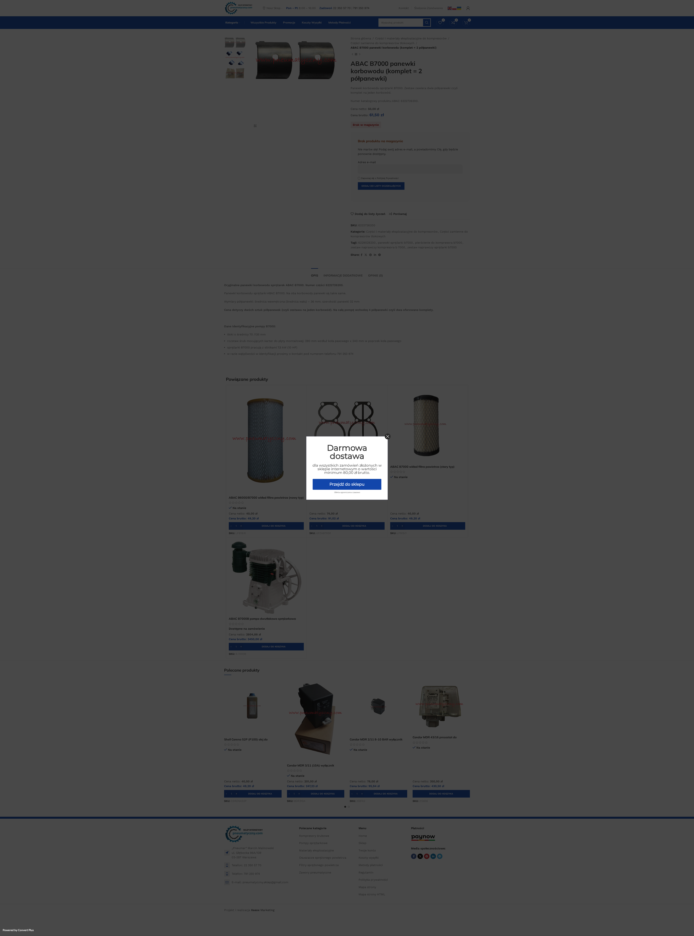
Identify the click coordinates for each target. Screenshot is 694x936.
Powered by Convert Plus (18, 930)
